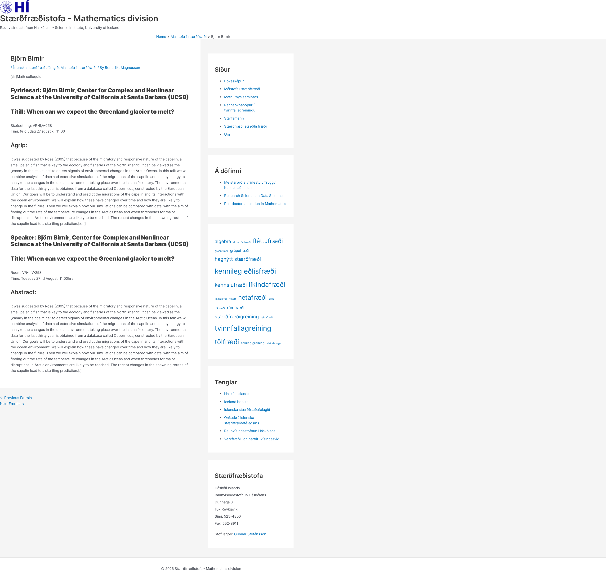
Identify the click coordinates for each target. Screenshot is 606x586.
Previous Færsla (16, 397)
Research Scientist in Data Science (253, 195)
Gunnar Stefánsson (250, 534)
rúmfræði (235, 307)
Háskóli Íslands (236, 393)
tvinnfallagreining (243, 328)
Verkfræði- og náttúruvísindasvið (251, 439)
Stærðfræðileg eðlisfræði (245, 126)
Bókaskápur (234, 81)
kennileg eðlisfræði (245, 271)
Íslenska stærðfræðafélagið (36, 67)
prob (271, 298)
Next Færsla (12, 403)
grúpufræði (239, 250)
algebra (223, 241)
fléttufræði (268, 240)
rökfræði (220, 308)
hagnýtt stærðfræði (238, 259)
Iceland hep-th (236, 402)
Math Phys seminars (241, 97)
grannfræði (221, 251)
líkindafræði (267, 284)
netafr (232, 298)
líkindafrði (221, 298)
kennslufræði (231, 285)
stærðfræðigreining (237, 317)
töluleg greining (252, 343)
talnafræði (267, 317)
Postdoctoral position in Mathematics (255, 203)
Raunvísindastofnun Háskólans (250, 431)
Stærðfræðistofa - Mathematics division (79, 18)
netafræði (252, 297)
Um (227, 134)
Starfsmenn (234, 118)
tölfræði (227, 342)
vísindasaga (274, 343)
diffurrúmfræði (242, 242)
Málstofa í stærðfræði (79, 67)
